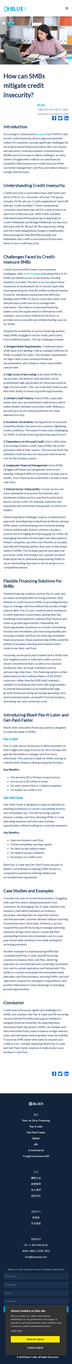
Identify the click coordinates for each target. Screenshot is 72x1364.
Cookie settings (35, 1347)
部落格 (36, 1217)
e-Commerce (36, 1150)
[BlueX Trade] (30, 8)
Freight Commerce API (36, 1156)
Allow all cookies (35, 1339)
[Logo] (36, 1104)
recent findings (32, 273)
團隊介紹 (36, 1178)
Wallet (36, 1138)
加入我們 (36, 1189)
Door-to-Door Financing (36, 1120)
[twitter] (60, 118)
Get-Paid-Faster (36, 1132)
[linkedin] (66, 118)
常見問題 (36, 1223)
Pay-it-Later (36, 1126)
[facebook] (54, 118)
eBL (36, 1144)
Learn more (16, 1330)
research (41, 134)
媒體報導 (36, 1184)
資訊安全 (36, 1195)
